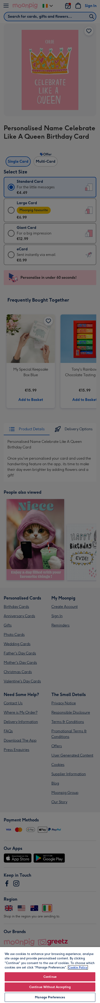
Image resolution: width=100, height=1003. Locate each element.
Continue (50, 977)
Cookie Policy (77, 967)
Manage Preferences (50, 997)
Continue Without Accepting (50, 987)
